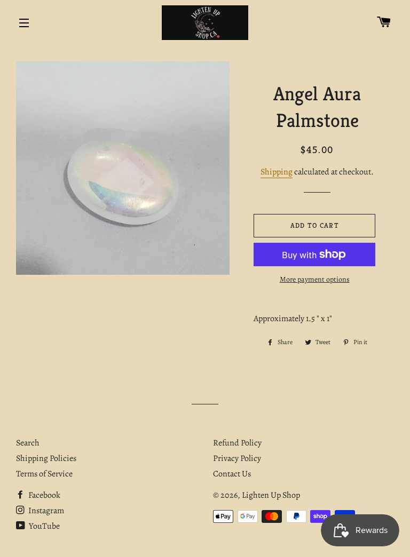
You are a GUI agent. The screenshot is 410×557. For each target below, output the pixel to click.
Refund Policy (237, 443)
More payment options (315, 279)
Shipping (277, 172)
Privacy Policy (237, 458)
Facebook (43, 495)
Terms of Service (44, 474)
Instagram (45, 510)
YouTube (43, 526)
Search (28, 443)
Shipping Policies (46, 458)
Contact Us (232, 474)
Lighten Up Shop (271, 495)
